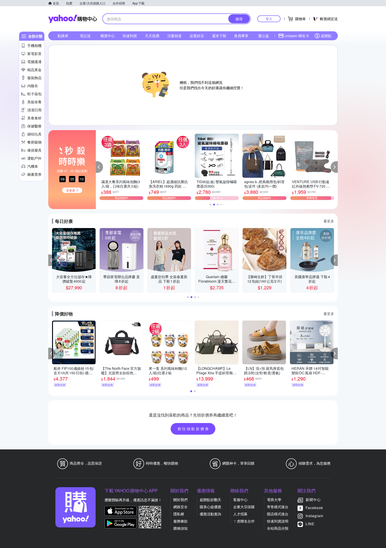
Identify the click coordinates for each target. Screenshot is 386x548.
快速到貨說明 (277, 521)
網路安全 (180, 506)
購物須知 (180, 528)
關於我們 (180, 499)
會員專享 (241, 35)
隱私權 (178, 513)
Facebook (314, 507)
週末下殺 (219, 35)
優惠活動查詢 (210, 513)
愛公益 (263, 35)
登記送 (85, 35)
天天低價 (152, 35)
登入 (269, 18)
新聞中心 (313, 499)
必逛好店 (197, 35)
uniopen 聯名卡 (297, 35)
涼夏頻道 (174, 35)
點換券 (63, 35)
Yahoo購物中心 (72, 18)
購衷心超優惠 (210, 506)
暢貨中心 (108, 35)
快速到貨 (130, 35)
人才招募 (240, 513)
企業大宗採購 (244, 506)
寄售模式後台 (277, 506)
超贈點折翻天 (210, 499)
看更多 (328, 221)
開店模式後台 (277, 513)
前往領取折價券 (194, 428)
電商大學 (274, 499)
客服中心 (240, 499)
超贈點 (326, 35)
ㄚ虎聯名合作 (244, 521)
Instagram (314, 515)
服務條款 (180, 521)
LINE (310, 523)
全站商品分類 (277, 528)
